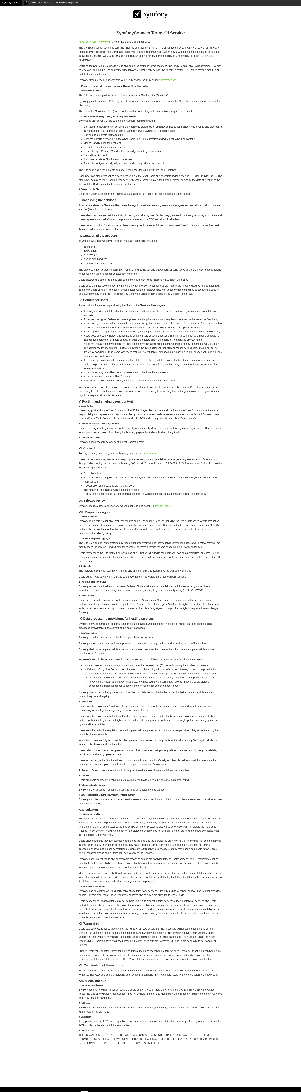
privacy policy (168, 80)
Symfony (8, 2)
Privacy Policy (163, 506)
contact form (149, 453)
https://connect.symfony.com (94, 41)
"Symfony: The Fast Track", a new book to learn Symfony (53, 3)
